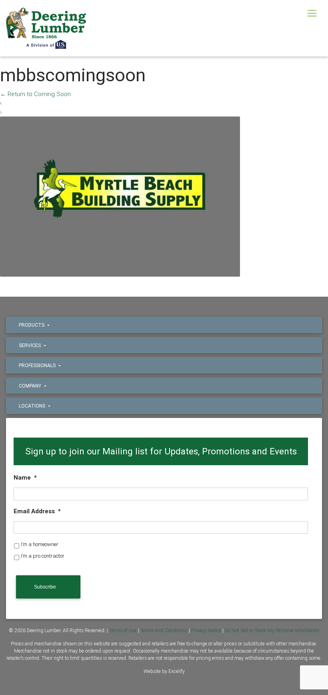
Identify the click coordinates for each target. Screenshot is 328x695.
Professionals (38, 365)
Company (30, 386)
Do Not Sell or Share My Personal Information (272, 630)
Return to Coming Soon (35, 94)
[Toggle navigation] (312, 13)
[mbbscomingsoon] (120, 196)
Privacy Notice (206, 630)
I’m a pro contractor (42, 555)
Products (32, 325)
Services (30, 345)
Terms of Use (123, 630)
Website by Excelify (164, 671)
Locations (32, 406)
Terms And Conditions (164, 630)
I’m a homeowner (39, 544)
